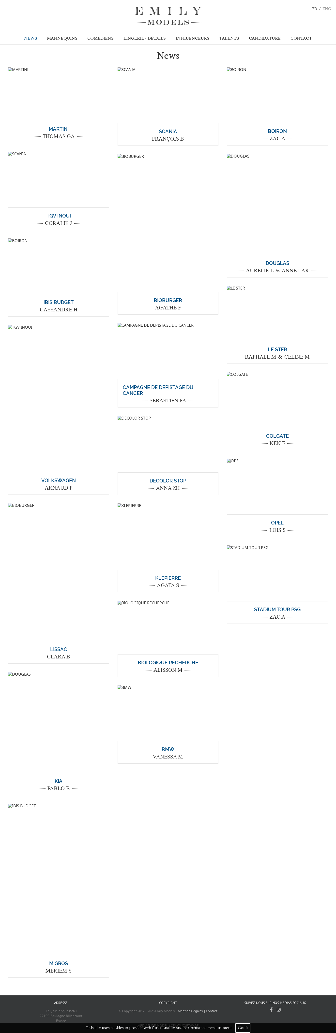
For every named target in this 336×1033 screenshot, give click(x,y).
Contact (211, 1011)
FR (314, 9)
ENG (326, 9)
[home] (168, 16)
